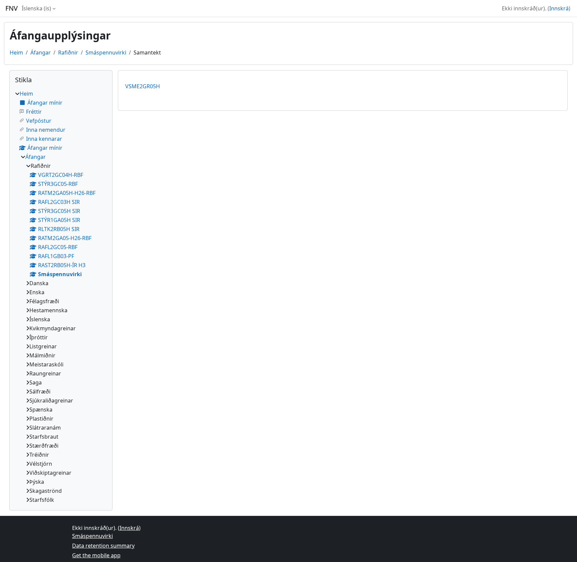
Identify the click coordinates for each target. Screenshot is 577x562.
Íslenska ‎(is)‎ (36, 8)
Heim (16, 52)
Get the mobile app (96, 555)
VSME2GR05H (142, 86)
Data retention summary (103, 545)
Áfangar (40, 52)
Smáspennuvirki (105, 52)
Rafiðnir (68, 52)
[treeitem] (61, 297)
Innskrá (559, 8)
